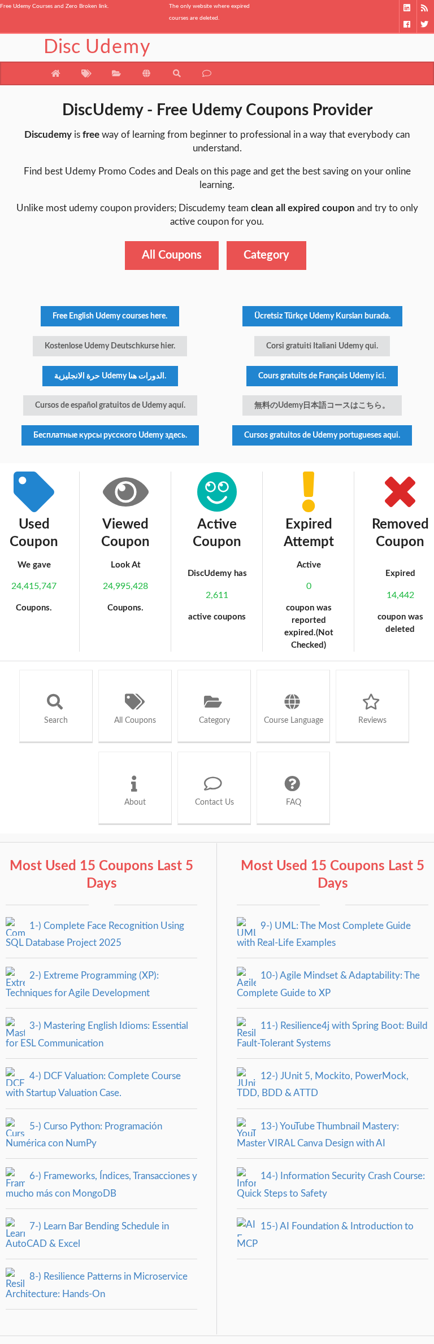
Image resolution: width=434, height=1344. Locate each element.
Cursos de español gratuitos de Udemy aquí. (110, 405)
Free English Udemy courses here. (110, 316)
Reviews (372, 721)
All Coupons (172, 255)
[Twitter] (425, 24)
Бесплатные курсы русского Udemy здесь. (110, 435)
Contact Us (214, 802)
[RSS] (425, 8)
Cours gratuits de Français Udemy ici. (322, 376)
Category (266, 255)
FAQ (293, 802)
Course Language (293, 721)
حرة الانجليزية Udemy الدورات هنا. (110, 376)
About (135, 802)
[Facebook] (407, 24)
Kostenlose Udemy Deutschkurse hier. (110, 346)
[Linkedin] (407, 8)
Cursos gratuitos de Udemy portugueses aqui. (322, 435)
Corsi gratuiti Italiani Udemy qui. (322, 346)
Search (56, 721)
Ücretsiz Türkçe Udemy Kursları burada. (322, 316)
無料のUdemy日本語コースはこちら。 (322, 405)
